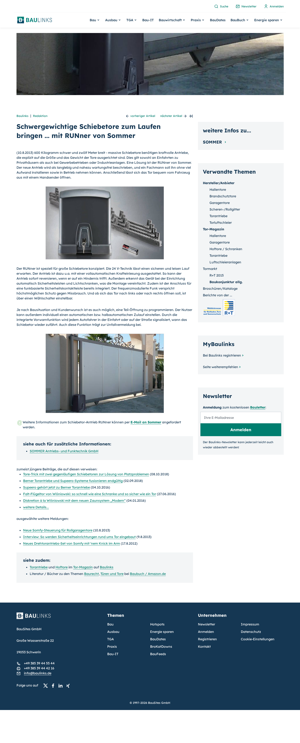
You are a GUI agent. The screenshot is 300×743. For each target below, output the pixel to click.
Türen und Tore (112, 574)
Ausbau (113, 632)
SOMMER (213, 142)
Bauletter (257, 407)
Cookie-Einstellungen (257, 639)
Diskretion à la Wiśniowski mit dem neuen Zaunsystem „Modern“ (74, 500)
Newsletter (206, 624)
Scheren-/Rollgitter (224, 209)
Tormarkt (210, 269)
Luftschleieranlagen (225, 262)
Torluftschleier (220, 222)
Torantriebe (39, 567)
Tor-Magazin (83, 567)
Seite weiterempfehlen (220, 367)
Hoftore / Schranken (225, 249)
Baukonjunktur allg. (226, 282)
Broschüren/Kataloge (220, 288)
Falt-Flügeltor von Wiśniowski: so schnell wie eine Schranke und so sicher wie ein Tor (89, 494)
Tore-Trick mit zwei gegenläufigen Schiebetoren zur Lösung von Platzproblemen (86, 474)
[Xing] (69, 685)
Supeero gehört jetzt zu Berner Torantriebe (56, 487)
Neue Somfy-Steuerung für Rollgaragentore (57, 530)
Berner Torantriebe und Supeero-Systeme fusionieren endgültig (73, 481)
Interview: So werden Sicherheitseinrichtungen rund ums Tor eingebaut (79, 537)
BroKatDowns (161, 646)
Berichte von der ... (217, 295)
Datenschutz (251, 632)
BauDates (218, 20)
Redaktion (40, 116)
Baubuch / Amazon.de (148, 574)
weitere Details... (36, 507)
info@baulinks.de (37, 673)
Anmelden (206, 632)
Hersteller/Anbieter (218, 183)
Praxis (112, 646)
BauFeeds (158, 654)
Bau (110, 624)
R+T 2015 (216, 275)
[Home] (59, 618)
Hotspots (157, 624)
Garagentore (219, 203)
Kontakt (204, 646)
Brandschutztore (222, 196)
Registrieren (207, 639)
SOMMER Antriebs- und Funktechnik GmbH (64, 451)
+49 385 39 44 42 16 (39, 668)
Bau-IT (148, 20)
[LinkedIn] (61, 685)
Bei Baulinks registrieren (222, 355)
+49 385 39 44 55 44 (39, 663)
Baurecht (91, 574)
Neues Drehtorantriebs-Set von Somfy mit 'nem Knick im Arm (71, 543)
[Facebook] (54, 685)
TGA (110, 639)
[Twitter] (47, 685)
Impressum (250, 624)
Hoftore (61, 567)
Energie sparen (162, 632)
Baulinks (22, 116)
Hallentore (217, 189)
